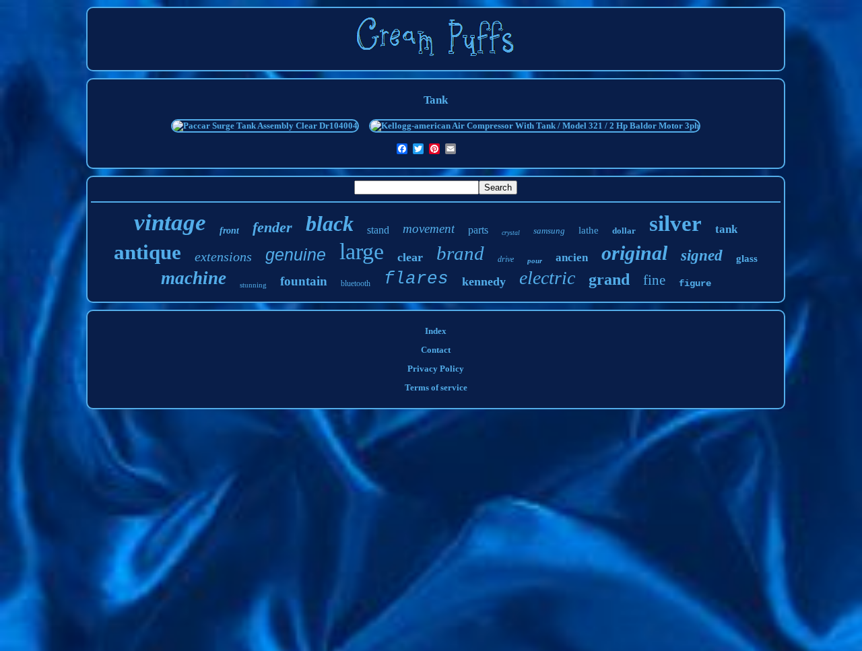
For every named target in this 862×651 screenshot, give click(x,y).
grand (609, 279)
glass (747, 258)
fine (654, 280)
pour (534, 260)
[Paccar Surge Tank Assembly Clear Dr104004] (265, 126)
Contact (436, 350)
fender (272, 227)
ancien (572, 257)
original (634, 253)
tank (726, 229)
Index (435, 331)
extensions (223, 256)
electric (547, 277)
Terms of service (436, 387)
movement (429, 228)
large (361, 251)
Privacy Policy (435, 369)
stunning (253, 285)
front (229, 231)
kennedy (484, 281)
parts (478, 230)
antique (147, 252)
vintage (170, 222)
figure (695, 283)
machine (193, 278)
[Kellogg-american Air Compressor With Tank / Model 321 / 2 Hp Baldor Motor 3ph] (534, 126)
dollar (624, 231)
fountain (303, 281)
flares (416, 279)
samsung (549, 231)
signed (702, 255)
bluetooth (355, 283)
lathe (588, 230)
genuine (295, 254)
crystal (511, 232)
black (330, 223)
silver (675, 223)
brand (460, 253)
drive (506, 259)
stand (378, 230)
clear (410, 257)
